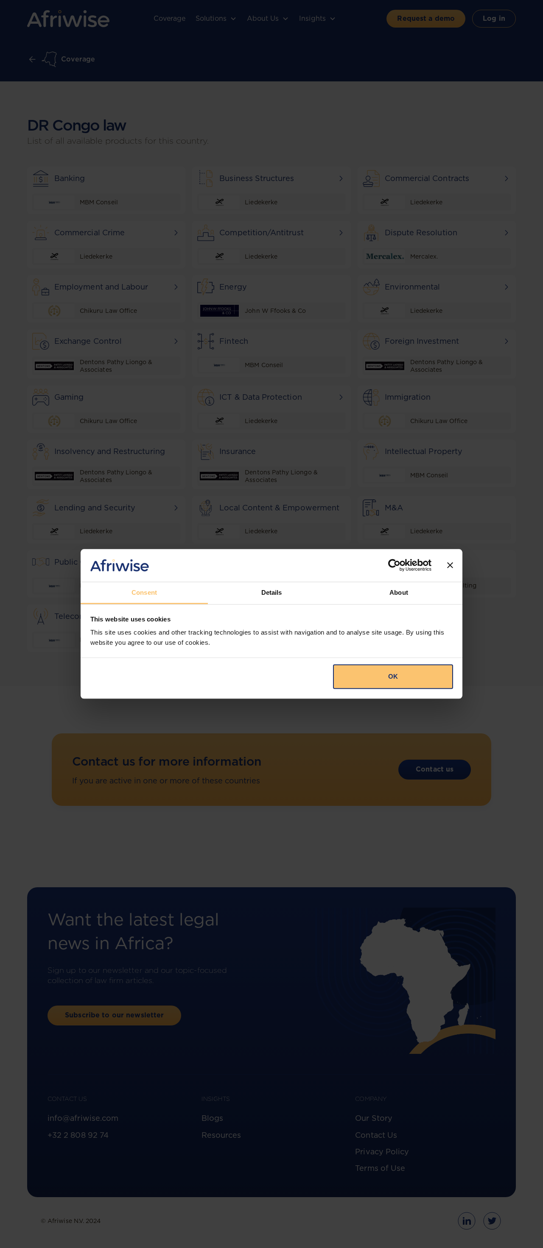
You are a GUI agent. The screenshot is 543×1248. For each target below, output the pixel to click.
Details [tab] (271, 592)
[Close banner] (450, 565)
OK (393, 676)
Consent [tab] (144, 592)
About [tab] (398, 592)
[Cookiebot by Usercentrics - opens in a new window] (394, 565)
